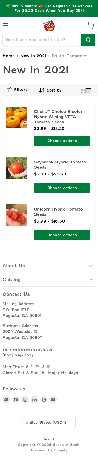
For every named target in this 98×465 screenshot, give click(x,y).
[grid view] (83, 90)
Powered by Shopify (49, 450)
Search (49, 439)
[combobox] (42, 40)
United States (47, 422)
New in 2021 (33, 56)
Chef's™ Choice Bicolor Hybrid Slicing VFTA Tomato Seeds (58, 116)
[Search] (88, 40)
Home (9, 56)
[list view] (88, 90)
